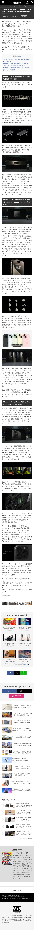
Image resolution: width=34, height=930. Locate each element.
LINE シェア (23, 673)
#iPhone (24, 16)
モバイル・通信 (17, 6)
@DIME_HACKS (25, 690)
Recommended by (19, 664)
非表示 (19, 56)
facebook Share (10, 673)
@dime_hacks (18, 695)
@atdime (10, 690)
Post (17, 673)
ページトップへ (17, 890)
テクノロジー (9, 6)
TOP (3, 6)
